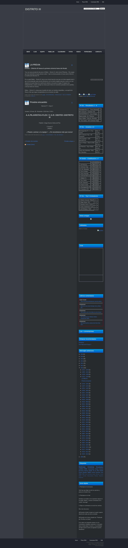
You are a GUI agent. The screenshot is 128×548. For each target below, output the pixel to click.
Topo (102, 472)
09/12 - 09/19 (85, 404)
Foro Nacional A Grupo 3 (85, 344)
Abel (86, 474)
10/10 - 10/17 (85, 395)
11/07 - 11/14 (85, 386)
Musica (86, 470)
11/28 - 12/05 (85, 374)
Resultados (99, 467)
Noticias (82, 467)
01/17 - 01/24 (85, 449)
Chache (101, 469)
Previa (33, 96)
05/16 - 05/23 (85, 411)
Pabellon (51, 51)
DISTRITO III (33, 9)
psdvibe (102, 543)
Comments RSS (95, 2)
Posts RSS (85, 2)
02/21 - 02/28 (85, 438)
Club (35, 51)
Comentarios (91, 469)
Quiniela (85, 472)
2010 (82, 367)
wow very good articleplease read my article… (91, 301)
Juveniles (84, 475)
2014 (82, 358)
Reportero (101, 475)
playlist (85, 96)
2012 (82, 363)
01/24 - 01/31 (85, 447)
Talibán (89, 472)
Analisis (93, 472)
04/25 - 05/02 (85, 417)
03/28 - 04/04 (85, 426)
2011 (82, 365)
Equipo (42, 51)
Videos (78, 51)
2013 (82, 361)
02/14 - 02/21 (85, 440)
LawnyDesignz (100, 544)
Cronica (91, 467)
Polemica (96, 475)
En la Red (96, 470)
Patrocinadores (90, 475)
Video (80, 474)
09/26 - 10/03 (85, 399)
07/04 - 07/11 (85, 408)
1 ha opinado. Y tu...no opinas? (54, 134)
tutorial (97, 543)
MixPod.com (92, 96)
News (28, 51)
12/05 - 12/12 (85, 372)
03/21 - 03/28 (85, 429)
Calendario (61, 51)
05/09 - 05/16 (85, 413)
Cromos (101, 474)
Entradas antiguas (68, 141)
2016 (82, 354)
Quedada (98, 472)
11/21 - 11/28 (85, 376)
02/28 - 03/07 (85, 435)
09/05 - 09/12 (85, 406)
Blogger (102, 545)
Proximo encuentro (38, 102)
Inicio (77, 2)
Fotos (71, 51)
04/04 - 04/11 (85, 424)
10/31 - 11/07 (85, 388)
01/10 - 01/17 (85, 451)
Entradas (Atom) (30, 144)
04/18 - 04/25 (85, 420)
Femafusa (81, 342)
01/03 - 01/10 (85, 454)
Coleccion (98, 474)
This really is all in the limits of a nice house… (91, 312)
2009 (82, 456)
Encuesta (81, 470)
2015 (82, 356)
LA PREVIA (35, 65)
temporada (81, 477)
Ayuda (93, 474)
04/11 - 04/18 (85, 422)
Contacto (98, 51)
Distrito (80, 475)
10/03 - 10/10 (85, 397)
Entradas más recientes (32, 141)
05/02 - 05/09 (85, 415)
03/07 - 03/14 (85, 433)
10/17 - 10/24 (85, 392)
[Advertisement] (54, 5)
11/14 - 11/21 (85, 383)
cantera (81, 469)
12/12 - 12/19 (85, 369)
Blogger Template (92, 544)
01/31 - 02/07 (85, 445)
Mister (96, 469)
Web (85, 469)
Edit (103, 2)
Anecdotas (90, 474)
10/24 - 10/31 (85, 390)
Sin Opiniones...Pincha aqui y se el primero (58, 94)
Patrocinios (88, 51)
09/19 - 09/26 (85, 401)
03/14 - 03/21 (85, 431)
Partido (101, 470)
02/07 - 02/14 (85, 442)
